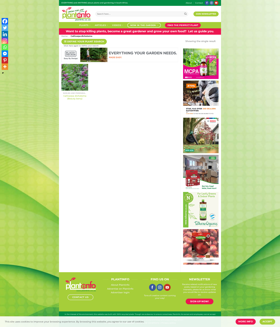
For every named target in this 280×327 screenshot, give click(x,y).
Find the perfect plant (183, 25)
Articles (100, 25)
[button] (84, 42)
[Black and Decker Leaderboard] (119, 55)
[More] (5, 66)
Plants (83, 25)
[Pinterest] (5, 60)
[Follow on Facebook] (207, 3)
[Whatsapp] (5, 47)
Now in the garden (143, 25)
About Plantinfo (120, 284)
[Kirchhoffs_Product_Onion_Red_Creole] (201, 246)
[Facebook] (5, 21)
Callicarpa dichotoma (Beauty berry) (74, 97)
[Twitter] (5, 27)
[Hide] (3, 73)
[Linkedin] (5, 34)
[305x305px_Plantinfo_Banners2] (201, 135)
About (189, 3)
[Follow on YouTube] (216, 3)
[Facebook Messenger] (5, 53)
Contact (199, 3)
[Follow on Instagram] (212, 3)
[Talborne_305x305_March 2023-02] (201, 209)
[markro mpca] (201, 63)
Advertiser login (120, 292)
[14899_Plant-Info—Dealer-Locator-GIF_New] (201, 98)
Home (64, 36)
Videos (116, 25)
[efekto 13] (201, 172)
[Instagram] (5, 40)
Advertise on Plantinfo (120, 288)
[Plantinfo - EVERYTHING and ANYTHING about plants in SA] (76, 13)
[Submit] (185, 14)
